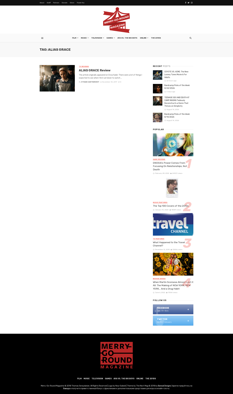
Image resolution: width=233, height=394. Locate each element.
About (42, 3)
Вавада (66, 388)
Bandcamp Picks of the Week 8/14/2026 (177, 115)
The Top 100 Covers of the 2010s (171, 206)
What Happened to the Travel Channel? (169, 244)
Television (96, 38)
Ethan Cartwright (90, 82)
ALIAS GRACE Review (94, 70)
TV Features (158, 239)
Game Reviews (159, 159)
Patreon (56, 3)
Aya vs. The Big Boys (127, 38)
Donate (64, 3)
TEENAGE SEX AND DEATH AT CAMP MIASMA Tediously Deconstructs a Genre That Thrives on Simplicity (176, 101)
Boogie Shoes (159, 279)
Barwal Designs (165, 386)
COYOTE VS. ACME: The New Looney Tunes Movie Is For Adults (176, 75)
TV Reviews (84, 66)
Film (74, 38)
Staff (49, 3)
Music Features (160, 202)
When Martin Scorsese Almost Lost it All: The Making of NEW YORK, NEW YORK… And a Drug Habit (173, 285)
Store (72, 3)
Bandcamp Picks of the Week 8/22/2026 (177, 86)
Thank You (80, 3)
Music (84, 38)
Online (143, 38)
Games (110, 38)
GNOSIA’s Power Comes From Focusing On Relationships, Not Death (170, 166)
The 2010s (156, 38)
